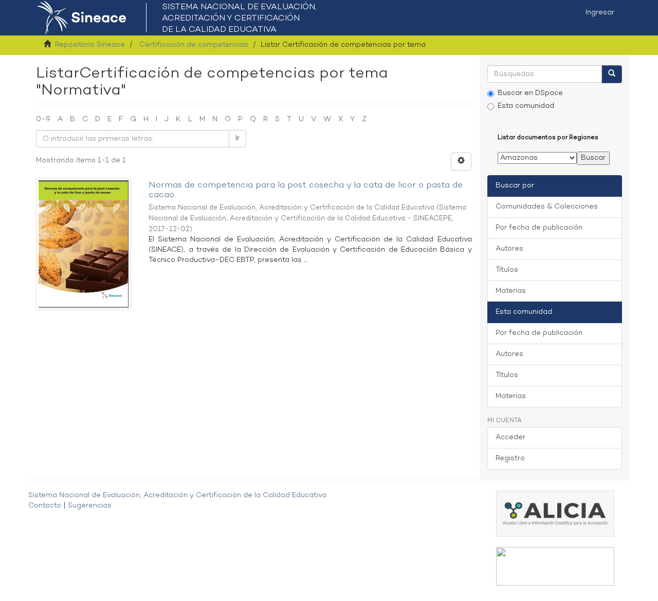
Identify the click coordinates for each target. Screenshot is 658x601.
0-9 (43, 119)
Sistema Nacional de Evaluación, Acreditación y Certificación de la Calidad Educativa (177, 495)
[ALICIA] (555, 514)
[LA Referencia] (555, 566)
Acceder (510, 437)
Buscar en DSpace (530, 93)
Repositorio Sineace (90, 45)
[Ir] (611, 74)
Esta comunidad (526, 106)
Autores (509, 249)
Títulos (507, 270)
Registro (510, 458)
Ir (237, 138)
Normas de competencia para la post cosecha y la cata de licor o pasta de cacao (306, 190)
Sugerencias (90, 506)
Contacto (44, 506)
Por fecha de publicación (539, 228)
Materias (511, 291)
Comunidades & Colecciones (547, 207)
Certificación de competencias (193, 45)
